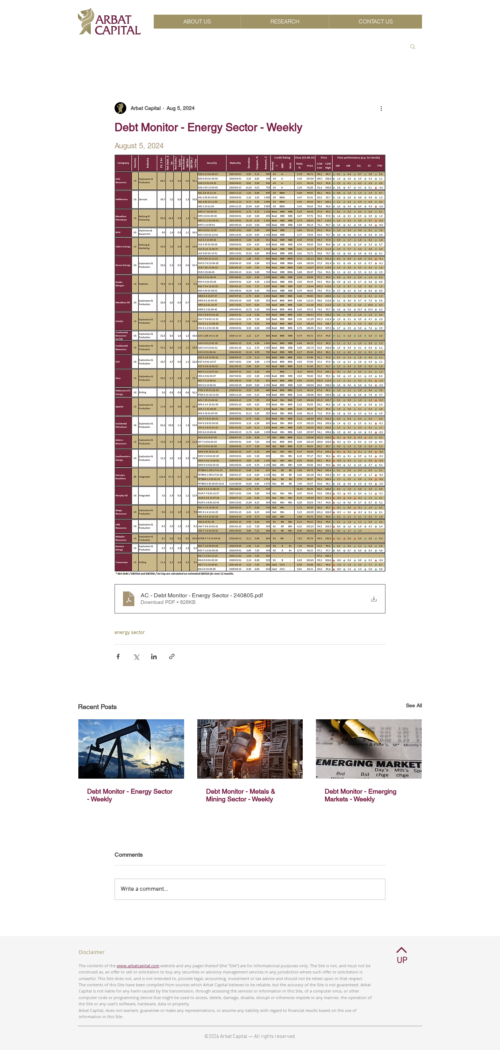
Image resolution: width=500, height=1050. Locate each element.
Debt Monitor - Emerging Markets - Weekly (360, 795)
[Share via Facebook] (118, 656)
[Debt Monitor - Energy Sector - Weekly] (131, 749)
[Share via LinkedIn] (153, 656)
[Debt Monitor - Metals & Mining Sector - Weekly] (250, 749)
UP (402, 961)
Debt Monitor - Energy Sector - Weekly (129, 795)
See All (414, 705)
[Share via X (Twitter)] (136, 656)
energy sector (130, 633)
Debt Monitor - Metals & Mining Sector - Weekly (240, 795)
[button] (412, 46)
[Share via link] (171, 656)
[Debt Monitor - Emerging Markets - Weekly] (369, 749)
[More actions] (381, 108)
